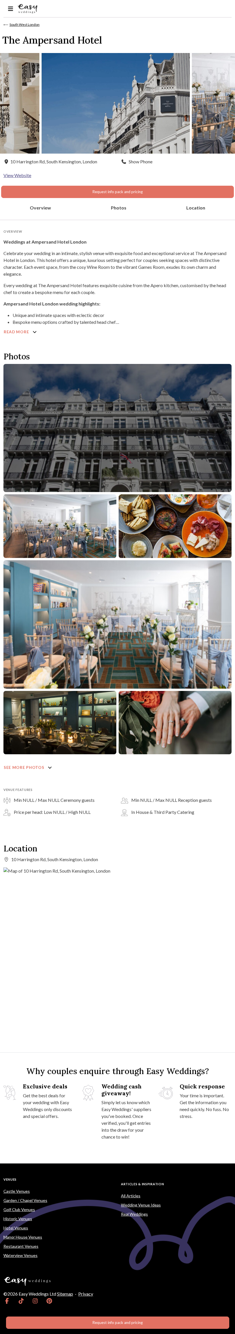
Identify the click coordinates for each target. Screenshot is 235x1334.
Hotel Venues (15, 1227)
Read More (17, 332)
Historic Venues (17, 1218)
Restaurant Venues (20, 1246)
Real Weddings (134, 1214)
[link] (7, 1300)
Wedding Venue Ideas (141, 1204)
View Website (17, 175)
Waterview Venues (20, 1255)
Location (195, 207)
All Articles (130, 1195)
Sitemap (65, 1293)
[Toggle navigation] (10, 9)
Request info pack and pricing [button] (117, 191)
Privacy (85, 1293)
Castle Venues (16, 1191)
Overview (40, 207)
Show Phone (140, 161)
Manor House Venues (22, 1237)
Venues (10, 1179)
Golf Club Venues (19, 1209)
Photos (118, 207)
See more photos (24, 767)
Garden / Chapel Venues (25, 1200)
